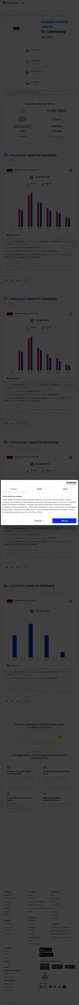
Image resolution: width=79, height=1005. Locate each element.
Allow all (64, 521)
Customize (38, 521)
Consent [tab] (14, 489)
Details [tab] (39, 489)
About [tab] (65, 489)
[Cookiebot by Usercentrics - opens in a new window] (68, 483)
